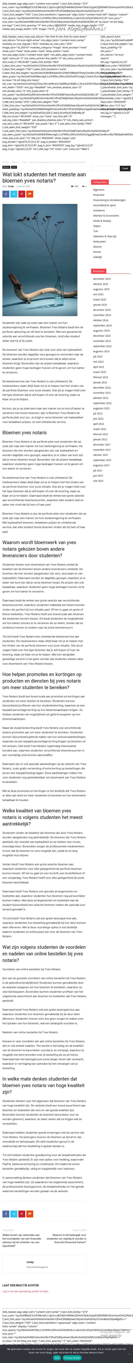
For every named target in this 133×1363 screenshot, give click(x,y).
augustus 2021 (101, 465)
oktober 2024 (100, 320)
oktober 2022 (100, 398)
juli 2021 (98, 470)
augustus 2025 (101, 289)
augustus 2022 (101, 408)
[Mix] (29, 194)
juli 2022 (98, 413)
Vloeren (97, 246)
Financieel (98, 194)
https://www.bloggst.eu (37, 1267)
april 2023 (98, 366)
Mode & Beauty (102, 220)
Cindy (11, 186)
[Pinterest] (21, 194)
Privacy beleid (72, 1357)
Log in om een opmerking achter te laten (25, 1291)
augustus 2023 (101, 351)
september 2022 (102, 403)
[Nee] (128, 1354)
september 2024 (102, 325)
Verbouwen (99, 241)
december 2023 (102, 335)
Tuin (24, 162)
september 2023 (102, 346)
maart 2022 (99, 429)
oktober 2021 (100, 455)
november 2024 (102, 315)
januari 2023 (100, 382)
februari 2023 (100, 377)
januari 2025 (100, 304)
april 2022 (98, 423)
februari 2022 (100, 434)
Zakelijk (97, 257)
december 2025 (102, 278)
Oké (57, 1357)
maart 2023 (99, 372)
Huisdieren (99, 210)
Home (5, 162)
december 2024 (102, 309)
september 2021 (102, 460)
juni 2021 (98, 475)
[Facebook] (5, 194)
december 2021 (102, 444)
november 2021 (102, 449)
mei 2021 (98, 480)
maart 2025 (99, 299)
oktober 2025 (100, 284)
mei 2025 (98, 294)
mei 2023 (98, 361)
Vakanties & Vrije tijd (104, 236)
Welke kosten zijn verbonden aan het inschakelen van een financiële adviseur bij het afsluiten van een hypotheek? (21, 1240)
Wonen (15, 162)
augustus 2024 (101, 330)
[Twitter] (13, 194)
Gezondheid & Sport (104, 205)
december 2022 (102, 387)
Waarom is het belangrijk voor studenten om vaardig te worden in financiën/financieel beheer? (66, 1239)
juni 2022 (98, 418)
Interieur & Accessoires (106, 215)
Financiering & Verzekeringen (109, 200)
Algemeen (98, 189)
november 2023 (102, 341)
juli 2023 (98, 356)
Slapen (97, 226)
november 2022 (102, 392)
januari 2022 (100, 439)
